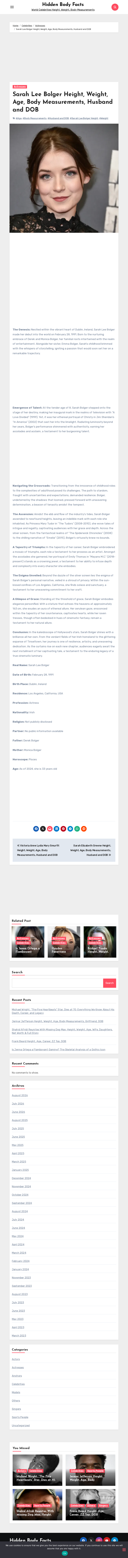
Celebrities (23, 942)
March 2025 (19, 1161)
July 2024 (18, 1219)
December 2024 (21, 1178)
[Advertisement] (64, 59)
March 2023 (19, 1335)
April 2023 (18, 1327)
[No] (124, 1549)
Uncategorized (21, 1425)
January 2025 (20, 1169)
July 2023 (18, 1302)
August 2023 (20, 1294)
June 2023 (18, 1310)
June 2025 (18, 1136)
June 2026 (18, 1111)
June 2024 (18, 1227)
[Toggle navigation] (12, 7)
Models (16, 1392)
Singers (16, 1408)
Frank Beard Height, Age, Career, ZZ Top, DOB (39, 1041)
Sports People (20, 1417)
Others (16, 1400)
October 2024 (20, 1194)
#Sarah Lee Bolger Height (84, 118)
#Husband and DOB (58, 118)
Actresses (20, 86)
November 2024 (21, 1186)
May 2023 (18, 1319)
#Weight (103, 118)
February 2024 (21, 1261)
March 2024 (19, 1252)
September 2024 (22, 1203)
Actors (16, 1359)
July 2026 (18, 1103)
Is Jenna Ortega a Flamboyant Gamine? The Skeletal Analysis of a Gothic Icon (58, 1049)
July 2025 (18, 1128)
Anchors (17, 1375)
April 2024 (18, 1244)
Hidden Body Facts (63, 4)
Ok (64, 1553)
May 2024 (18, 1236)
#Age (19, 118)
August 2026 (20, 1095)
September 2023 (22, 1285)
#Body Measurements (35, 118)
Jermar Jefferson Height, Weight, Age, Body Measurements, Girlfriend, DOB (57, 1021)
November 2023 (21, 1277)
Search (17, 972)
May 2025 (18, 1145)
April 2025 (18, 1153)
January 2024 (20, 1269)
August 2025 (20, 1120)
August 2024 (20, 1211)
